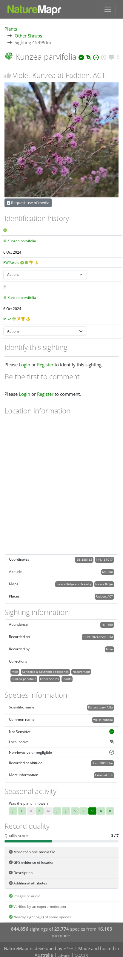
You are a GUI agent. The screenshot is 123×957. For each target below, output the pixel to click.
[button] (118, 57)
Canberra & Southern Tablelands (45, 671)
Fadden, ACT (104, 596)
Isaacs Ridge (104, 584)
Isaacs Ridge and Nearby (74, 584)
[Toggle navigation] (108, 9)
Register (45, 365)
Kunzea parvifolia (21, 240)
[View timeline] (104, 56)
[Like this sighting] (7, 75)
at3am (68, 949)
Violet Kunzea (103, 719)
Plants (10, 29)
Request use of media (29, 202)
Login (24, 365)
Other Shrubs (28, 36)
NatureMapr (81, 671)
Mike (7, 318)
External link (104, 775)
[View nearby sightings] (111, 56)
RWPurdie (11, 262)
